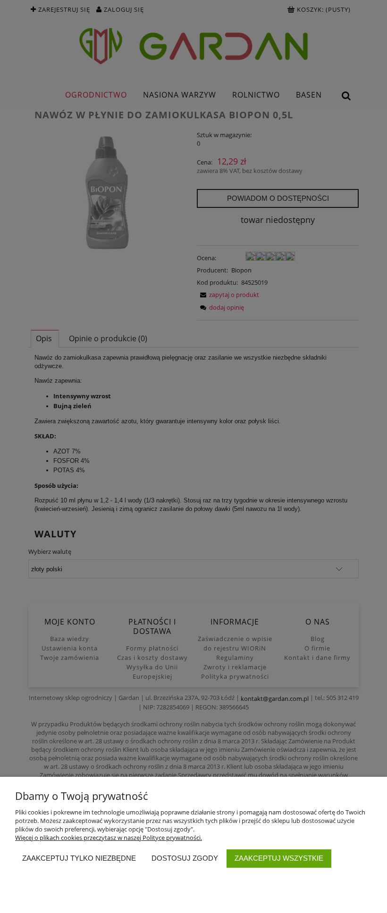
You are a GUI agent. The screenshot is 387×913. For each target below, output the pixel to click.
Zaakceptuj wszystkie (279, 858)
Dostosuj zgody (184, 858)
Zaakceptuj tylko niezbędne (79, 858)
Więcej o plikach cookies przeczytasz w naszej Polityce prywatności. (108, 837)
